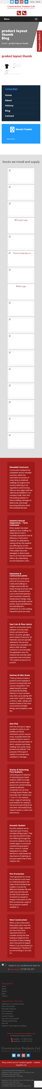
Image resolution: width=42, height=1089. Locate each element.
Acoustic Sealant (17, 825)
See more (11, 139)
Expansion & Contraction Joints (18, 574)
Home (32, 2)
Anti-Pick (14, 723)
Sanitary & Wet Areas (20, 675)
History (9, 105)
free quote (14, 969)
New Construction (18, 919)
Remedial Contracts (19, 467)
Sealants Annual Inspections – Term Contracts (19, 522)
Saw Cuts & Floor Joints (21, 624)
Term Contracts (7, 1011)
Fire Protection (17, 873)
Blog (7, 110)
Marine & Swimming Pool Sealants (19, 770)
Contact (9, 115)
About (38, 2)
